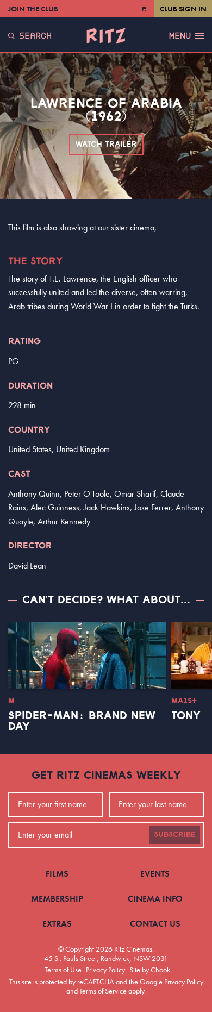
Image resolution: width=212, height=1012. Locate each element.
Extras (57, 923)
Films (57, 873)
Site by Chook (149, 969)
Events (155, 873)
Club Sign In (183, 9)
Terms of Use (63, 969)
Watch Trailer (106, 144)
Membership (57, 898)
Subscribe (175, 835)
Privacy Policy (105, 969)
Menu (180, 36)
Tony (186, 715)
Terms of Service (103, 991)
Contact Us (155, 923)
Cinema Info (155, 898)
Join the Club (33, 9)
